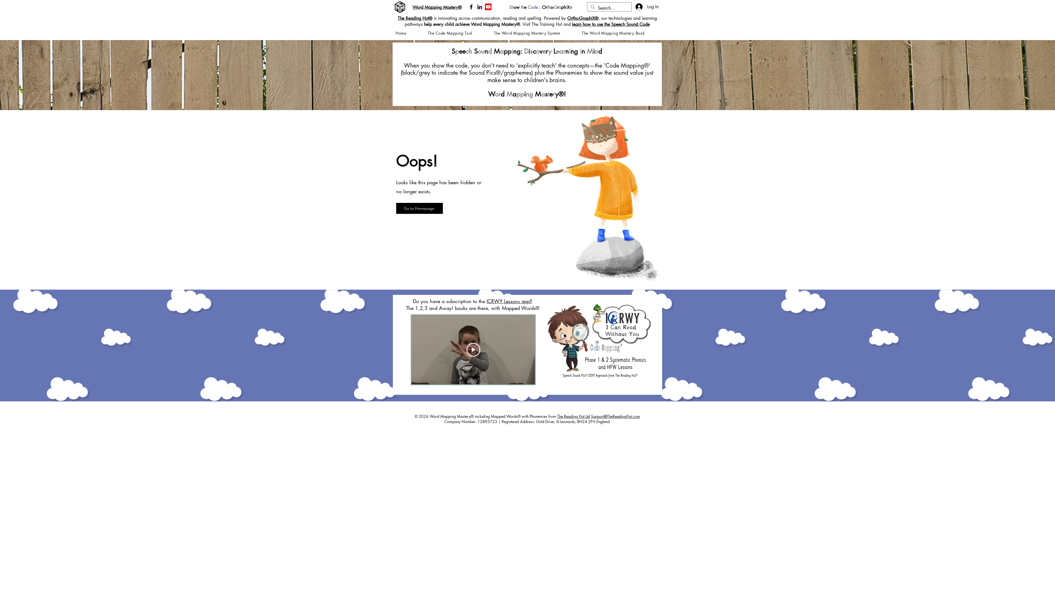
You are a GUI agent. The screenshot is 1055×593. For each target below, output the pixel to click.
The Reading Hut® (415, 18)
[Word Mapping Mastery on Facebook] (471, 7)
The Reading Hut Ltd (573, 416)
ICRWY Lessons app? (509, 301)
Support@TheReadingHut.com (615, 416)
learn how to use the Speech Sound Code (611, 24)
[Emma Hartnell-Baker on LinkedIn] (479, 7)
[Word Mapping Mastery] (488, 7)
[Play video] (473, 350)
